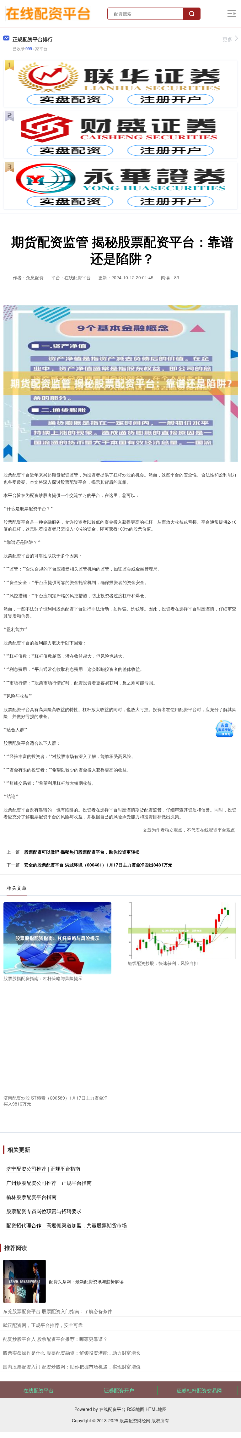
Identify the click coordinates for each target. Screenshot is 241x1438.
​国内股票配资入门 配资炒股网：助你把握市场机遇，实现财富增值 (72, 1366)
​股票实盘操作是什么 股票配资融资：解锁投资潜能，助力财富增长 (72, 1352)
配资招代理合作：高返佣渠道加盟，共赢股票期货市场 (66, 1225)
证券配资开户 (119, 1390)
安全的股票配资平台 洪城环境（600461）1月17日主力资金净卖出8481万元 (98, 864)
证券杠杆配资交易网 (199, 1390)
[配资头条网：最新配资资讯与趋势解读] (24, 1281)
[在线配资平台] (48, 13)
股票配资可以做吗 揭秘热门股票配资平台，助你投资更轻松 (82, 852)
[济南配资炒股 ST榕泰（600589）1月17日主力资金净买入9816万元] (57, 1039)
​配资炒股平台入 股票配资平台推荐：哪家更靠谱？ (55, 1338)
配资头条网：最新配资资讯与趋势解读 (86, 1281)
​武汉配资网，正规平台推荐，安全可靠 (43, 1325)
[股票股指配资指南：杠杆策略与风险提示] (57, 937)
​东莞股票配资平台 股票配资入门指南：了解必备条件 (57, 1311)
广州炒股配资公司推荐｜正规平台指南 (49, 1182)
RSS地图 (135, 1409)
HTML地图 (156, 1409)
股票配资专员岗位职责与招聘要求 (44, 1211)
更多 (227, 39)
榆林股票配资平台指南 (31, 1197)
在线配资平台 (39, 1390)
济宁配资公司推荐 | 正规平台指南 (43, 1168)
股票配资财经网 (135, 1420)
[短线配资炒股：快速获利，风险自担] (182, 930)
